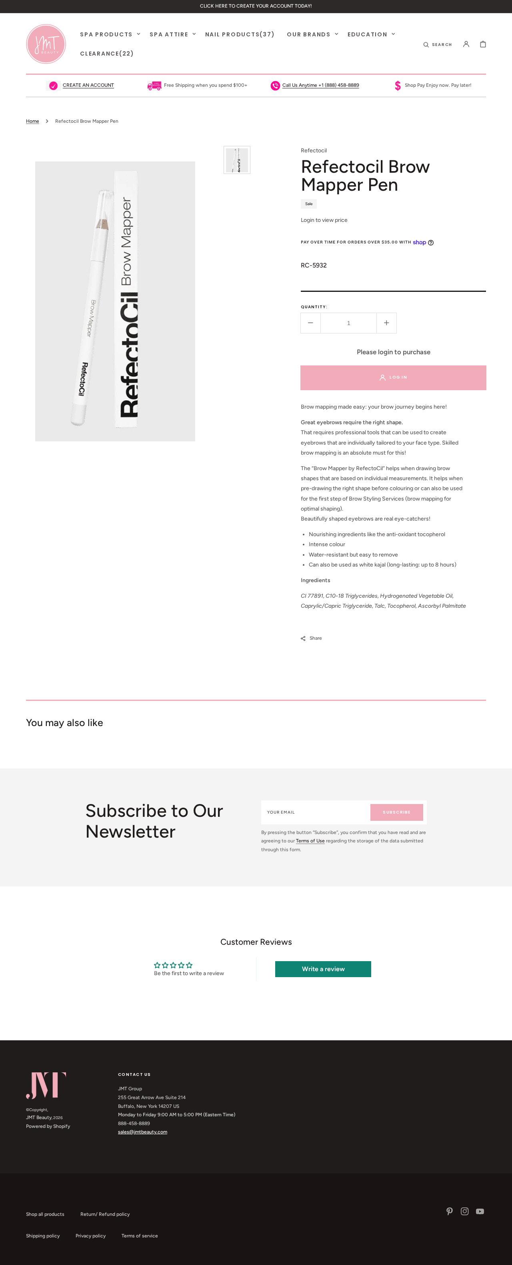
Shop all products (45, 1214)
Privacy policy (91, 1236)
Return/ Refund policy (105, 1214)
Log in (398, 377)
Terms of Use (310, 841)
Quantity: (314, 307)
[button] (438, 44)
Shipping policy (43, 1236)
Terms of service (140, 1236)
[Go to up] (501, 1254)
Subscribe (396, 812)
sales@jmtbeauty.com (142, 1132)
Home (32, 121)
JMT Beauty (39, 1117)
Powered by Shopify (48, 1126)
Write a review (323, 969)
